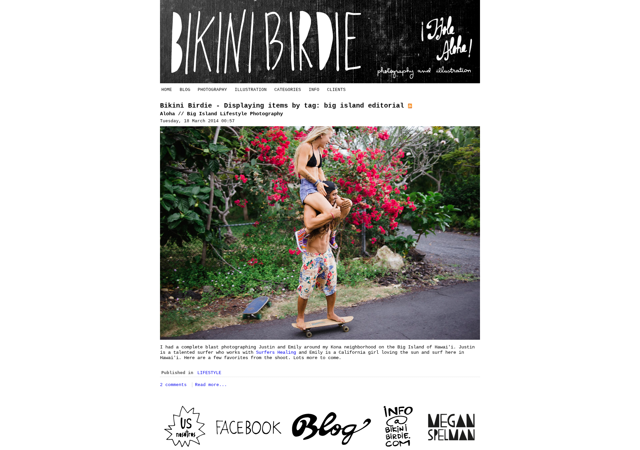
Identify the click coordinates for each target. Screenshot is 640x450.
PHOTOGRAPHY (212, 89)
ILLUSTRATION (251, 89)
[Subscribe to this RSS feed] (410, 106)
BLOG (185, 89)
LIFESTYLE (209, 372)
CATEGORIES (287, 89)
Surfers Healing (276, 352)
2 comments (174, 384)
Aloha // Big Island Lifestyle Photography (221, 114)
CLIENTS (336, 89)
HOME (166, 89)
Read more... (211, 384)
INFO (314, 89)
